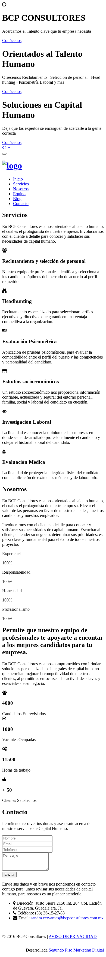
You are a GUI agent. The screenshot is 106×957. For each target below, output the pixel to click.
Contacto (21, 203)
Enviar (9, 874)
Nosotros (21, 188)
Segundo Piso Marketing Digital (76, 950)
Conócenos (11, 40)
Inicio (18, 179)
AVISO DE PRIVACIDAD (73, 936)
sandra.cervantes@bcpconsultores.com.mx (67, 918)
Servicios (21, 184)
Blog (17, 198)
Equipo (19, 193)
